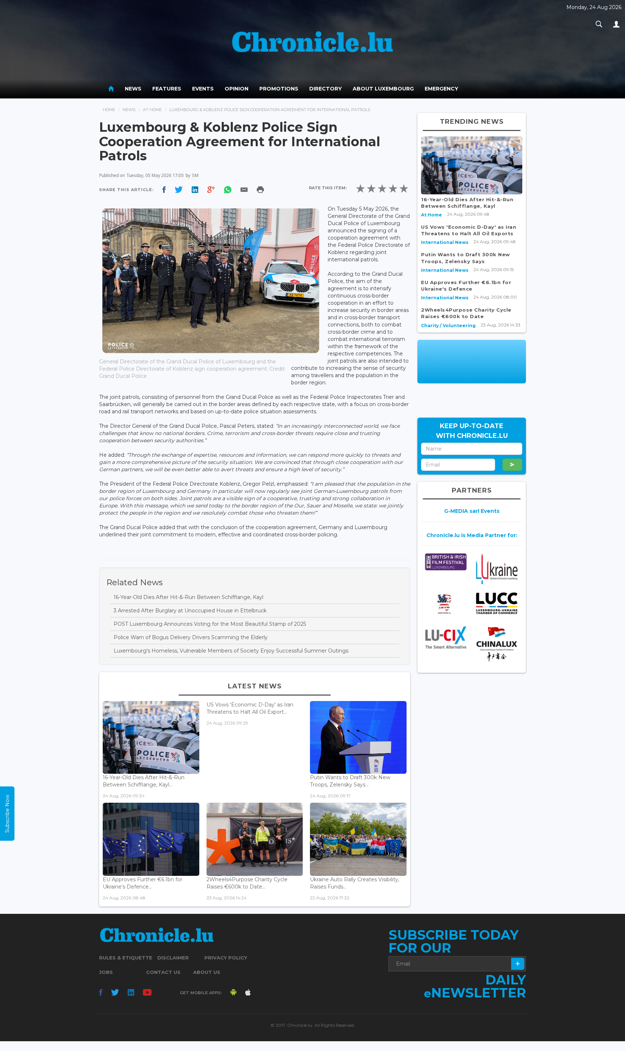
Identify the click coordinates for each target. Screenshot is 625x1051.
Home (109, 109)
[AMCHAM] (446, 604)
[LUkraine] (497, 568)
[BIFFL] (446, 562)
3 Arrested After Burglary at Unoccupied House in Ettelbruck (190, 610)
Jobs (106, 972)
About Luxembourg (383, 88)
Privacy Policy (225, 958)
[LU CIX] (446, 637)
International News (444, 242)
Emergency (441, 88)
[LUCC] (497, 603)
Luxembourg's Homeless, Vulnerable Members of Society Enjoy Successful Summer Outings (231, 650)
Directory (325, 88)
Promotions (278, 88)
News (133, 88)
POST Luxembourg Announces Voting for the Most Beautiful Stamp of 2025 (210, 624)
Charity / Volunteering (448, 325)
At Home (152, 109)
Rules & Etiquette (125, 958)
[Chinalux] (497, 644)
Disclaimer (173, 958)
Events (203, 88)
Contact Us (163, 972)
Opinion (236, 88)
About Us (206, 972)
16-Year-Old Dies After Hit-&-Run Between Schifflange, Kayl (188, 597)
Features (166, 88)
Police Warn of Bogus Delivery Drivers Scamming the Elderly (191, 637)
